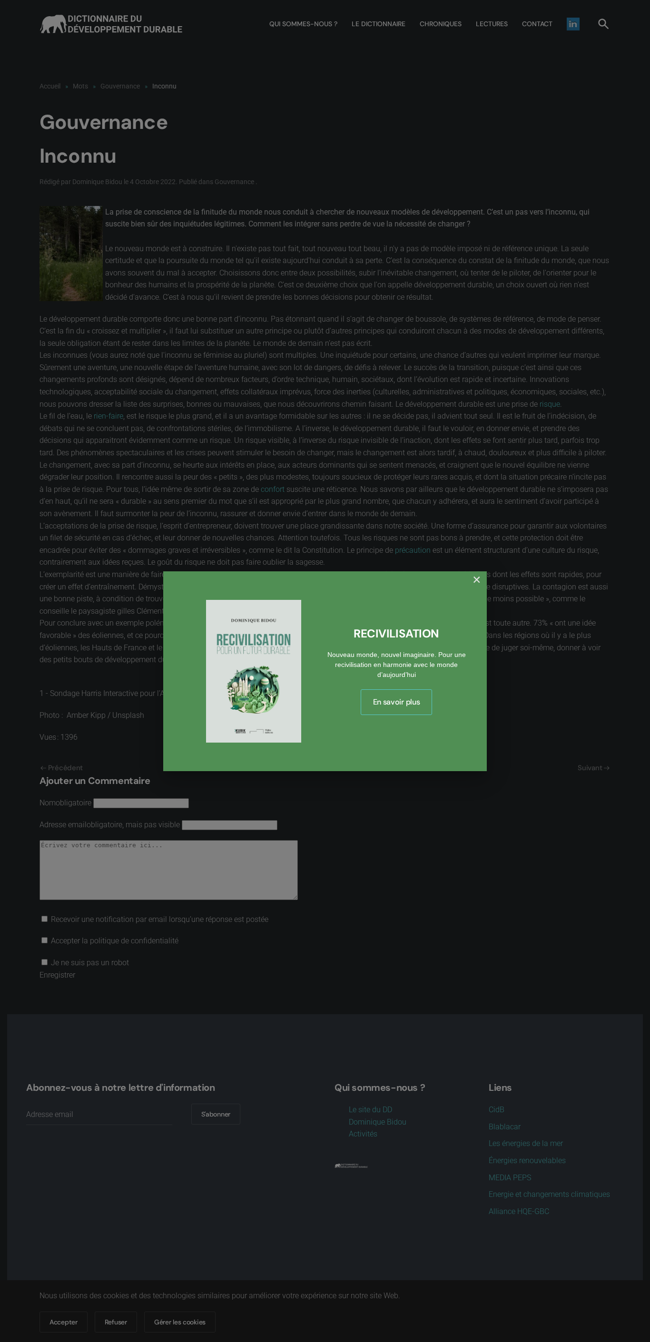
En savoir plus (396, 702)
